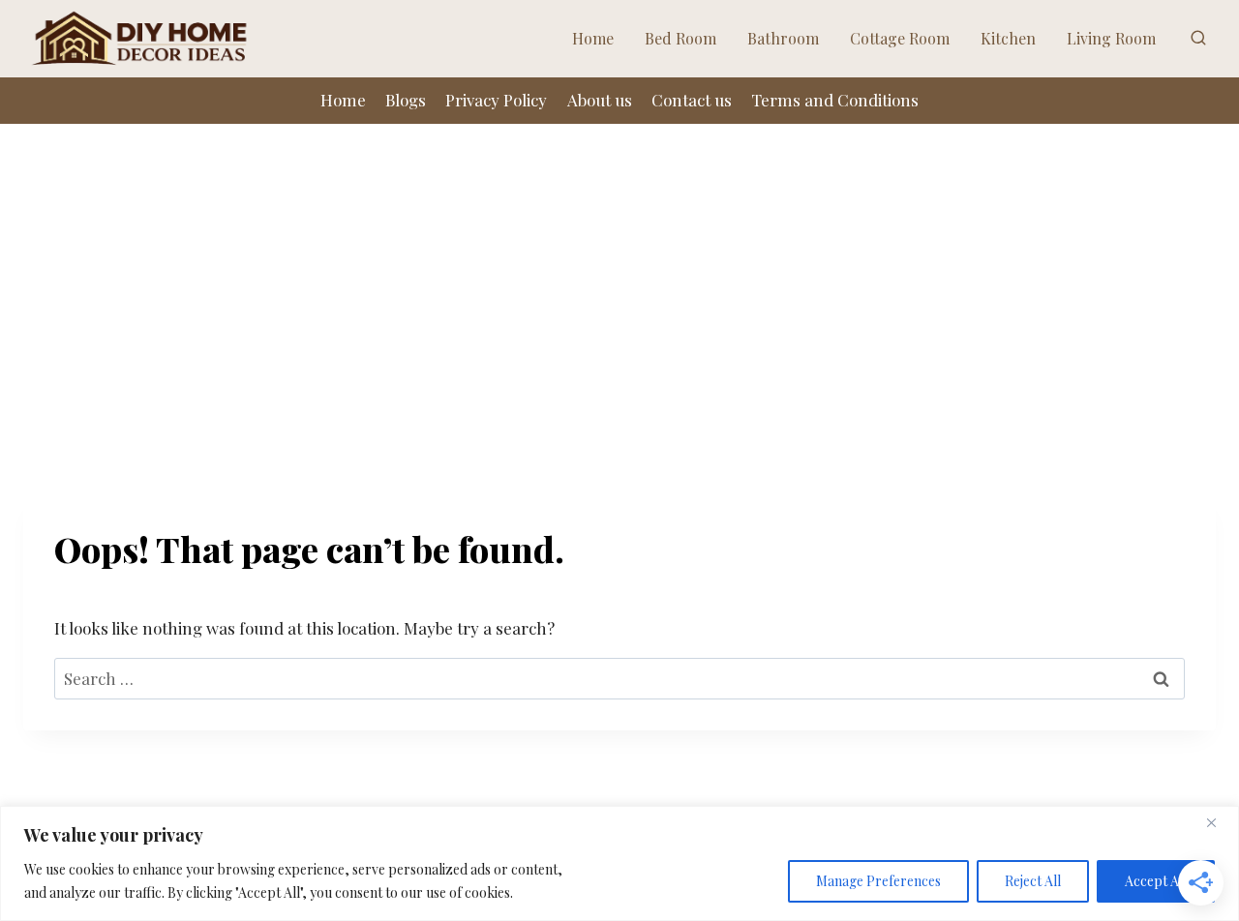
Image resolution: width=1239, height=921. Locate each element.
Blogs (405, 99)
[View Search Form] (1198, 38)
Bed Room (680, 38)
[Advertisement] (619, 269)
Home (593, 38)
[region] (619, 863)
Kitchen (1008, 38)
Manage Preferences (878, 881)
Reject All (1033, 881)
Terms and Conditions (835, 99)
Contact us (691, 99)
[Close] (1218, 822)
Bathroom (783, 38)
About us (599, 99)
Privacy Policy (496, 99)
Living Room (1111, 38)
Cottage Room (900, 38)
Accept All (1156, 881)
